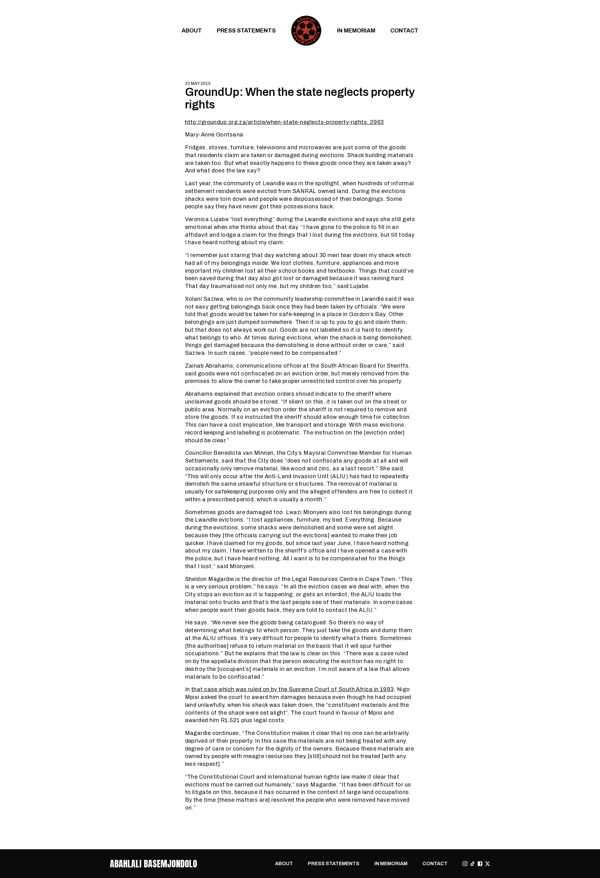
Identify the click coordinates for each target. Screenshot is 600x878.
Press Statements (246, 30)
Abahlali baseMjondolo (153, 863)
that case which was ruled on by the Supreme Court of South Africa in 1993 (292, 689)
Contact (404, 30)
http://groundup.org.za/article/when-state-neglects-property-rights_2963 (284, 122)
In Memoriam (356, 30)
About (192, 30)
